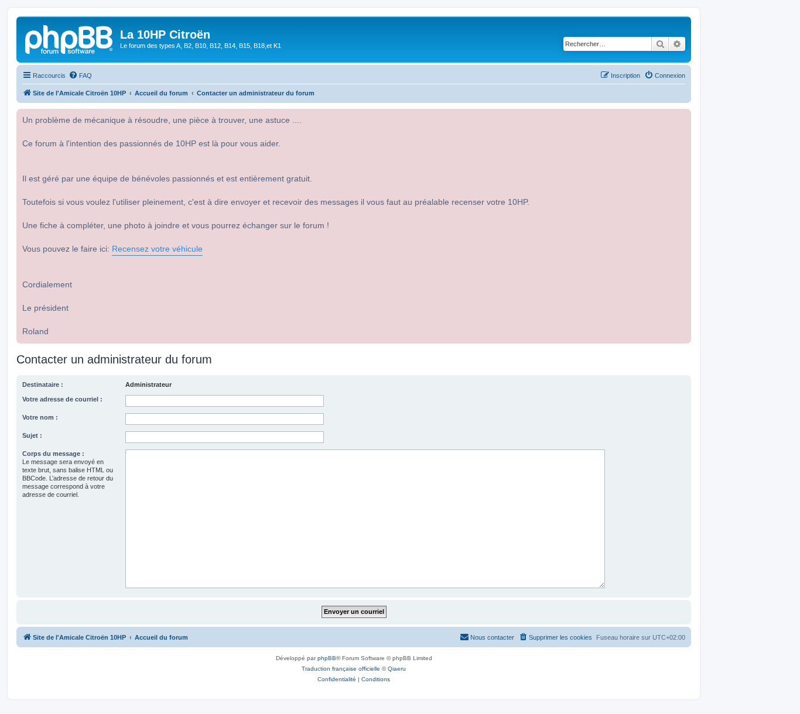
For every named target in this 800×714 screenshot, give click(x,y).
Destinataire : (42, 384)
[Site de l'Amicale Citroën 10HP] (69, 38)
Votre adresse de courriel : (62, 399)
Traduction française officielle (341, 668)
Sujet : (32, 435)
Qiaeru (397, 668)
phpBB (326, 658)
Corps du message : (53, 453)
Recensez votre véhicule (157, 249)
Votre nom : (40, 417)
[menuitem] (80, 75)
